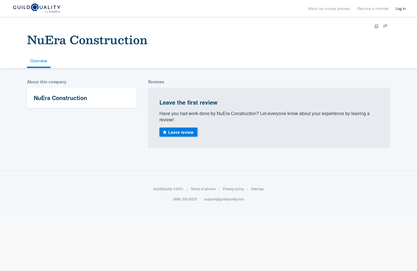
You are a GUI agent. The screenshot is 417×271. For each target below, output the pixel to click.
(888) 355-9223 (185, 198)
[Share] (385, 26)
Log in (401, 8)
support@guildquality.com (224, 198)
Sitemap (257, 188)
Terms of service (203, 188)
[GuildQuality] (36, 8)
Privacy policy (233, 188)
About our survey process (329, 8)
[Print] (376, 26)
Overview (38, 60)
